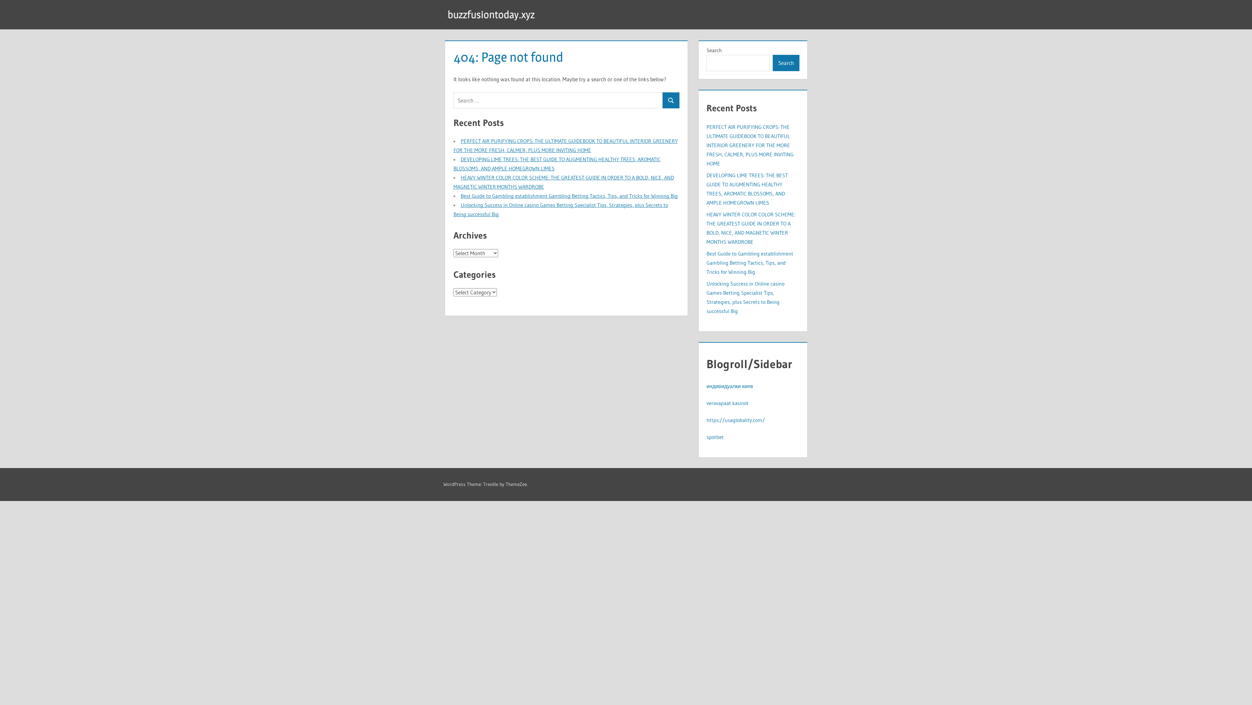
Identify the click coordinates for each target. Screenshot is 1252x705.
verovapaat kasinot (728, 403)
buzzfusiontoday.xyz (491, 14)
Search (714, 50)
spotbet (715, 437)
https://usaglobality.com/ (736, 420)
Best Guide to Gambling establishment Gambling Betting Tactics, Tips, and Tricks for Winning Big (569, 196)
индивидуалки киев (730, 386)
